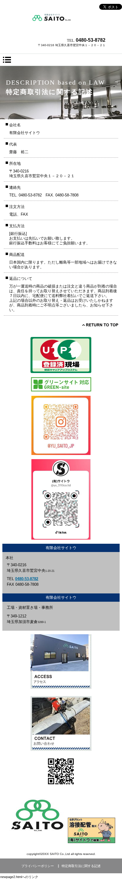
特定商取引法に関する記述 (81, 866)
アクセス (61, 661)
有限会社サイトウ (61, 22)
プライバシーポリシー (37, 866)
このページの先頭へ (100, 325)
